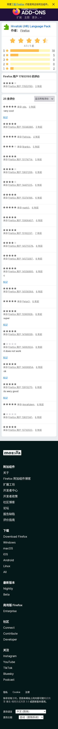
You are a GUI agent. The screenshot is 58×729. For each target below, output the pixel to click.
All (5, 572)
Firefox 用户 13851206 (20, 172)
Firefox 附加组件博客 (17, 478)
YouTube (9, 662)
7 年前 (38, 233)
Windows (9, 542)
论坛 (6, 508)
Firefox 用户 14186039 (20, 334)
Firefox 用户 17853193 (20, 86)
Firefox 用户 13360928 (20, 314)
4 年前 (36, 136)
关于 (6, 472)
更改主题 (7, 717)
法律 (27, 692)
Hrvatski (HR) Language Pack (31, 26)
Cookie (16, 692)
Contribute (10, 633)
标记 (5, 117)
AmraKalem (28, 404)
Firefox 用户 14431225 (20, 185)
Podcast (9, 679)
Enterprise (10, 611)
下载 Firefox (17, 4)
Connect (9, 627)
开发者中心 (10, 490)
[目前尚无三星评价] (30, 59)
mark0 (25, 207)
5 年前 (36, 146)
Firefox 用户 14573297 (20, 258)
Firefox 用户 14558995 (20, 271)
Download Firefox (15, 536)
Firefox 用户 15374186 (20, 197)
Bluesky (8, 673)
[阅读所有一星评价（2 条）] (30, 68)
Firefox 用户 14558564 (20, 291)
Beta (6, 594)
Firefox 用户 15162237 (20, 233)
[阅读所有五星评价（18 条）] (30, 50)
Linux (6, 566)
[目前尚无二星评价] (30, 64)
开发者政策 (10, 496)
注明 (14, 698)
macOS (8, 548)
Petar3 (25, 301)
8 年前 (39, 246)
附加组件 (9, 467)
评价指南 (9, 520)
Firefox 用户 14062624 (20, 347)
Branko (26, 146)
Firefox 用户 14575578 (20, 246)
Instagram (10, 656)
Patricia (26, 136)
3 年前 (38, 86)
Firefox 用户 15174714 (20, 159)
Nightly (8, 588)
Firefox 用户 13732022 (20, 430)
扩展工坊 (9, 484)
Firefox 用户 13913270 (20, 387)
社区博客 (9, 502)
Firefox (25, 30)
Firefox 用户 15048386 (20, 127)
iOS (5, 554)
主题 (26, 17)
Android (8, 560)
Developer (10, 639)
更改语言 (7, 711)
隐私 (5, 692)
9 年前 (38, 430)
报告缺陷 (9, 514)
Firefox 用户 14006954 (20, 367)
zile (24, 106)
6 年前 (38, 172)
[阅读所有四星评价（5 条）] (30, 55)
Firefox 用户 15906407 (20, 220)
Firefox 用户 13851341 (20, 417)
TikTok (7, 667)
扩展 (19, 17)
